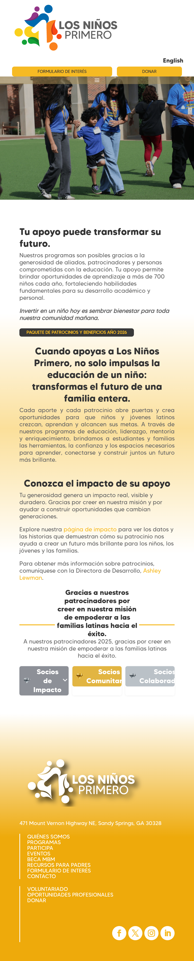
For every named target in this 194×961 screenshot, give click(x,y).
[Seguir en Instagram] (151, 933)
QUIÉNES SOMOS (48, 836)
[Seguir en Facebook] (119, 933)
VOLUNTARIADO (47, 889)
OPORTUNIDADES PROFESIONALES (70, 894)
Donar (149, 71)
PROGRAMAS (44, 842)
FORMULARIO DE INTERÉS (59, 870)
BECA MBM (41, 859)
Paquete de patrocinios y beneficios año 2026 (76, 332)
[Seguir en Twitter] (135, 933)
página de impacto (90, 529)
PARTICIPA (40, 848)
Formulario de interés (62, 71)
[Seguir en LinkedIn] (167, 933)
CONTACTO (41, 876)
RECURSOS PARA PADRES (59, 865)
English (173, 60)
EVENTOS (38, 853)
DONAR (36, 900)
